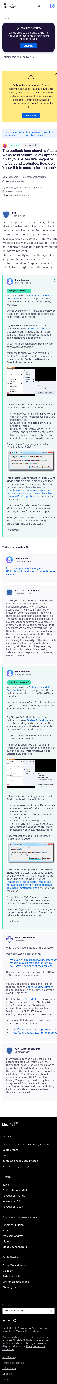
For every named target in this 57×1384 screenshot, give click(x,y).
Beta (5, 1230)
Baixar (6, 1184)
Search (39, 6)
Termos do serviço (13, 1362)
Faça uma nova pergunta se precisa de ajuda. (40, 134)
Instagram (14, 1320)
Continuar (28, 46)
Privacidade (9, 1368)
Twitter (6, 1155)
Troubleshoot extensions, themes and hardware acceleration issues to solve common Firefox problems (29, 493)
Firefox (9, 18)
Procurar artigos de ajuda (17, 1166)
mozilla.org (9, 1357)
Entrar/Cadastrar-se (14, 1265)
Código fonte (10, 1150)
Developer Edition (13, 1225)
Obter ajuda (9, 1287)
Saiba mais (31, 115)
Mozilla (10, 1124)
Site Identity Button (40, 986)
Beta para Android (13, 1236)
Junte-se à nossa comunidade (20, 1160)
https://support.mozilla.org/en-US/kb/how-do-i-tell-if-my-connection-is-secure (30, 571)
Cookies (7, 1373)
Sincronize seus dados (15, 1281)
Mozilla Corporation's (21, 1328)
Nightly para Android (14, 1247)
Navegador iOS (11, 1201)
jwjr (14, 212)
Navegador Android (13, 1195)
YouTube (9, 1320)
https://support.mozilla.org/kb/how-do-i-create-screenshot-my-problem (31, 964)
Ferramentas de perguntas (16, 57)
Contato (7, 1379)
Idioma (6, 1305)
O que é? (7, 1270)
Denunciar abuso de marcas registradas (25, 1144)
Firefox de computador (15, 1190)
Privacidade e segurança (30, 187)
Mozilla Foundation (27, 1331)
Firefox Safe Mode (37, 328)
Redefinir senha (11, 1276)
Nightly (6, 1241)
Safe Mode (31, 999)
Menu (45, 6)
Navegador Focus (12, 1206)
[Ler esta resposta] (54, 280)
